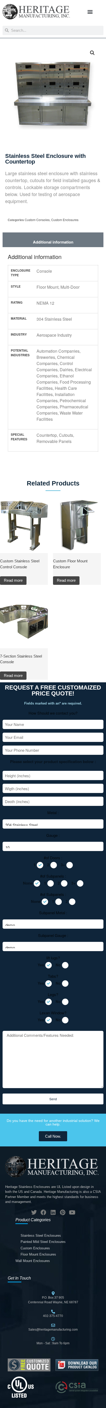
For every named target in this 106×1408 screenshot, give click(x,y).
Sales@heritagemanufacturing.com (53, 1329)
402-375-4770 (53, 1316)
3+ (63, 865)
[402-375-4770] (53, 1312)
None (27, 883)
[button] (90, 11)
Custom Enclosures (64, 219)
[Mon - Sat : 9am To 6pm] (53, 1339)
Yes (41, 965)
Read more (13, 580)
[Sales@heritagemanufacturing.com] (53, 1325)
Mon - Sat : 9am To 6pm (53, 1343)
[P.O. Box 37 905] (53, 1293)
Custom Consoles (37, 219)
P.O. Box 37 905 (53, 1297)
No (58, 965)
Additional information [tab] (53, 242)
